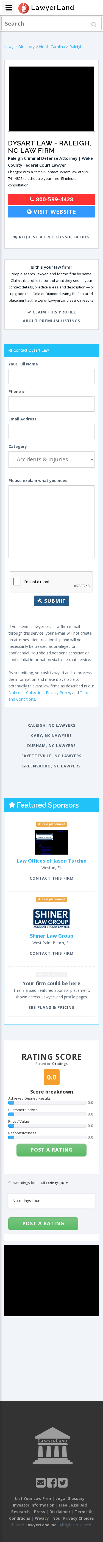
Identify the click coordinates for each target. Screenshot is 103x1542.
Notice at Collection (26, 692)
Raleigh (75, 46)
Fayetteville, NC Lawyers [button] (51, 755)
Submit (54, 600)
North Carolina (52, 46)
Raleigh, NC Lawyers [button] (51, 725)
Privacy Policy (58, 692)
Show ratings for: (22, 1182)
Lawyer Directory (19, 46)
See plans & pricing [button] (52, 1007)
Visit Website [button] (54, 211)
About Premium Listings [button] (51, 320)
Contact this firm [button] (52, 878)
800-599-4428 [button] (53, 199)
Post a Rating (51, 1149)
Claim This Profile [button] (53, 312)
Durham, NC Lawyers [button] (51, 745)
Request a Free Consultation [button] (54, 236)
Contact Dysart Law (31, 350)
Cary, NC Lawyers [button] (51, 735)
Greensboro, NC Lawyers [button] (51, 766)
